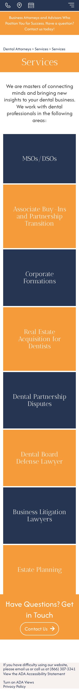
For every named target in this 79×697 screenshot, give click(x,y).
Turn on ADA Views (18, 682)
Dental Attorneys (17, 49)
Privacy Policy (14, 686)
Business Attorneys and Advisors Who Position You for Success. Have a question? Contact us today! (39, 23)
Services (41, 49)
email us (22, 669)
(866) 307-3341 (62, 669)
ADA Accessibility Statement (41, 674)
